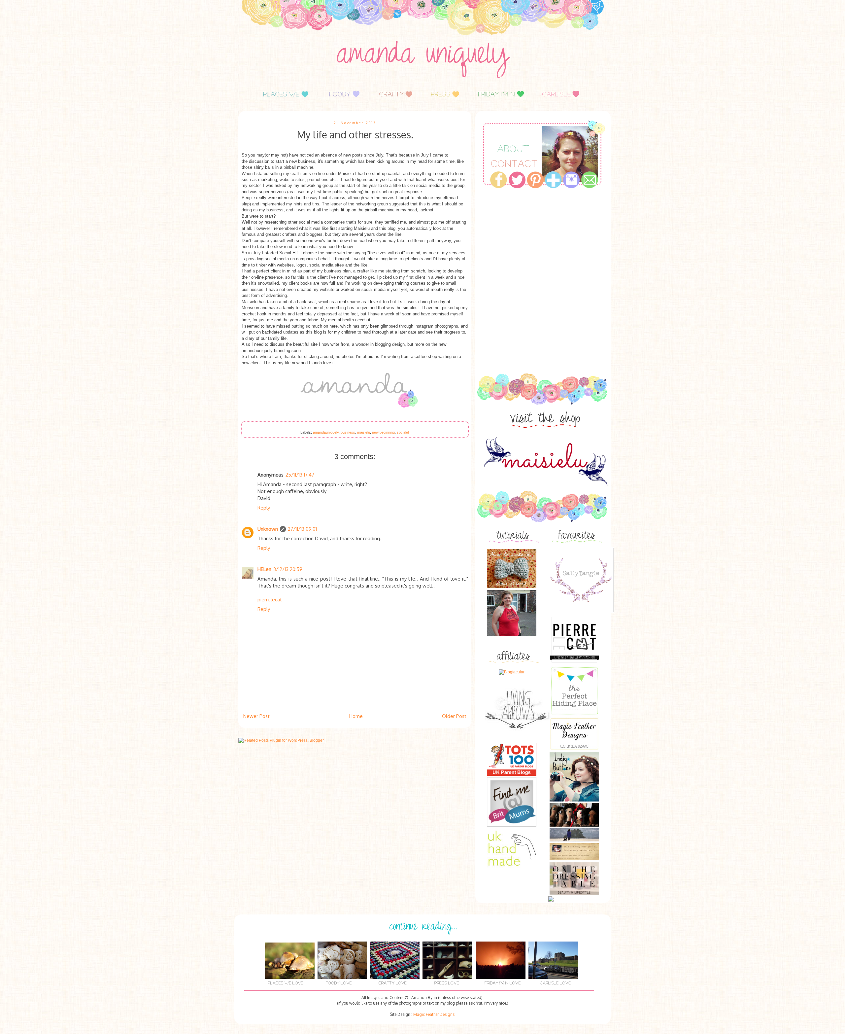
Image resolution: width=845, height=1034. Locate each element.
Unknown (267, 529)
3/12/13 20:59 (287, 569)
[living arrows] (518, 739)
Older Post (454, 716)
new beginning (383, 432)
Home (356, 716)
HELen (264, 569)
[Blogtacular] (511, 672)
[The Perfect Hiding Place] (574, 714)
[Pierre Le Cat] (574, 663)
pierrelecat (269, 599)
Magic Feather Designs (434, 1014)
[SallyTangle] (581, 612)
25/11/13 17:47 (300, 475)
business (348, 432)
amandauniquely (326, 432)
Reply (263, 508)
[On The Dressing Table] (574, 893)
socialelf (403, 432)
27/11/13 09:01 (302, 529)
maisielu (363, 432)
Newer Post (256, 716)
